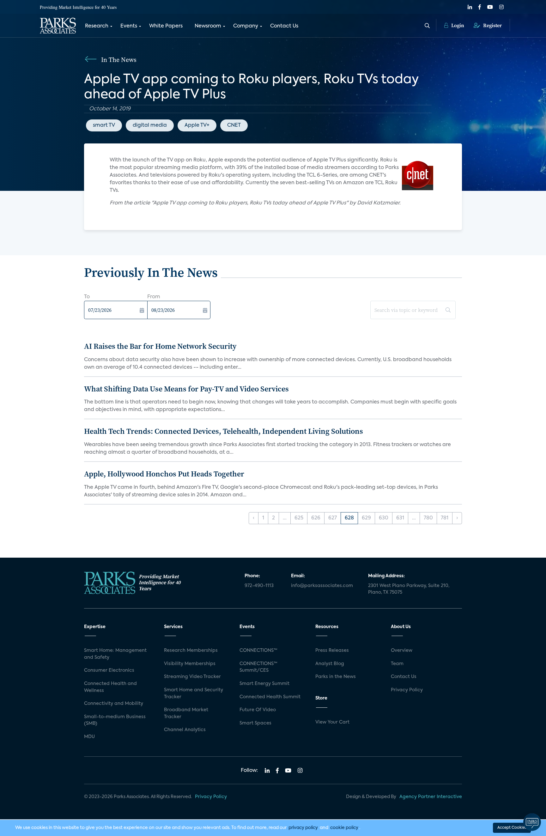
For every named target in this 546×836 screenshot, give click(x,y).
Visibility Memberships (189, 664)
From (153, 297)
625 (298, 518)
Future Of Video (258, 710)
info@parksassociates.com (322, 586)
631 (400, 518)
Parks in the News (335, 677)
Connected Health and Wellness (110, 687)
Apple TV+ (197, 125)
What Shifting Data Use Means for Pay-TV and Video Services (186, 389)
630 (383, 518)
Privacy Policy (407, 690)
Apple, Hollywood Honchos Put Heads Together (164, 474)
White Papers (166, 26)
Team (397, 664)
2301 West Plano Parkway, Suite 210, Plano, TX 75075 (408, 589)
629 (366, 518)
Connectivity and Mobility (113, 703)
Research (96, 26)
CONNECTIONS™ (258, 650)
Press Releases (332, 650)
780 (428, 518)
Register (492, 25)
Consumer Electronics (109, 670)
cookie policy (344, 828)
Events (128, 26)
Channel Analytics (185, 730)
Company (245, 26)
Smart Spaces (255, 723)
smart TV (104, 125)
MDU (89, 737)
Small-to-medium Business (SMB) (115, 720)
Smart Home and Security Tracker (193, 693)
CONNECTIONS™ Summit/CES (258, 667)
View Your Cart (332, 722)
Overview (401, 650)
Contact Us (284, 26)
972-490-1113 (259, 586)
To (87, 297)
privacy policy (303, 828)
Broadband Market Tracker (186, 713)
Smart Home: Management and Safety (115, 654)
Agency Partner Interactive (430, 797)
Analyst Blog (329, 664)
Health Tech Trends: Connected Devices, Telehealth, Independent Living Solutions (223, 431)
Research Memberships (191, 650)
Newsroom (208, 26)
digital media (150, 125)
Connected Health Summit (270, 697)
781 (444, 518)
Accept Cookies (511, 828)
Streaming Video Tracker (192, 677)
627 (332, 518)
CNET (234, 125)
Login (457, 25)
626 (315, 518)
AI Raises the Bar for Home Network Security (160, 346)
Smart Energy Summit (264, 684)
